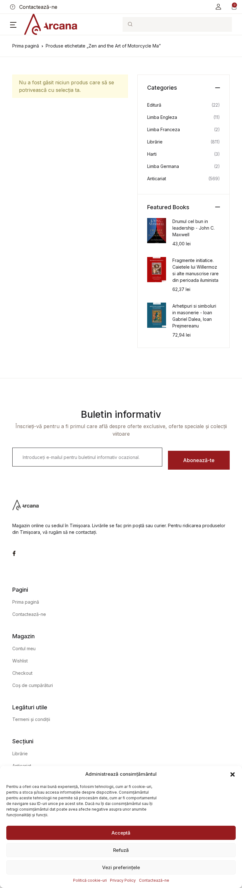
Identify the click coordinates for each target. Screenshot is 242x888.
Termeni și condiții (31, 719)
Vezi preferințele (121, 867)
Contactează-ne (154, 880)
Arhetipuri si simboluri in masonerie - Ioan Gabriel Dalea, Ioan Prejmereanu (194, 315)
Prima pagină (25, 45)
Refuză (121, 850)
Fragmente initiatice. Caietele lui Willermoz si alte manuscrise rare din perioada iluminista (195, 270)
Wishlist (20, 660)
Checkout (22, 673)
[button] (232, 774)
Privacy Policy (123, 880)
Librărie (155, 141)
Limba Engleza (162, 117)
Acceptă (121, 833)
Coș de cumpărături (32, 685)
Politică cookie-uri (90, 880)
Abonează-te (199, 460)
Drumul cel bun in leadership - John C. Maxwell (193, 228)
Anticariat (156, 178)
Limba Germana (163, 166)
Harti (152, 154)
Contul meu (24, 648)
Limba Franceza (163, 129)
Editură (154, 105)
